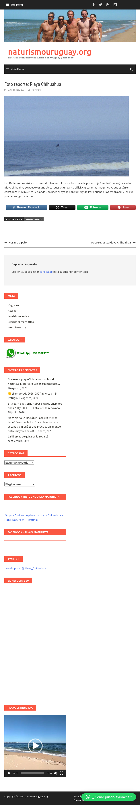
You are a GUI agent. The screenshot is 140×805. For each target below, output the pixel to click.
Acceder (13, 310)
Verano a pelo (18, 242)
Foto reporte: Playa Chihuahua (111, 242)
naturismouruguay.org (50, 52)
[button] (35, 746)
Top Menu (17, 4)
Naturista (37, 89)
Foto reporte (34, 219)
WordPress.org (17, 327)
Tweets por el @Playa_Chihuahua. (25, 568)
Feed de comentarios (21, 321)
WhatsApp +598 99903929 (33, 353)
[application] (35, 746)
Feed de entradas (18, 316)
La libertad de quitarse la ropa (26, 436)
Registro (13, 305)
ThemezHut (80, 800)
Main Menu (17, 69)
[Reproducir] (9, 773)
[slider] (32, 773)
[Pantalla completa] (61, 773)
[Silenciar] (56, 773)
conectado (46, 271)
